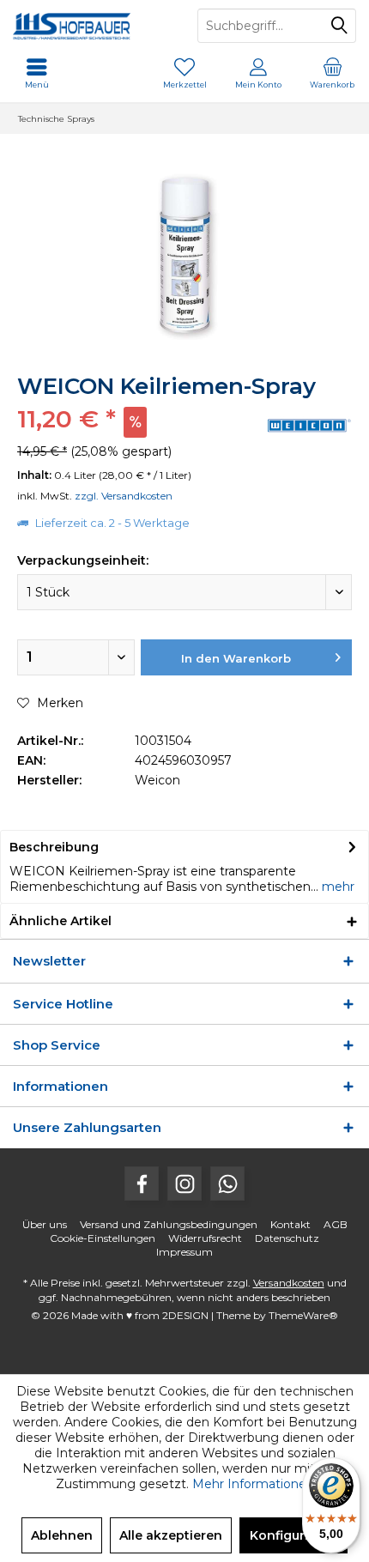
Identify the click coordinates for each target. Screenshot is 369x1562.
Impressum (184, 1251)
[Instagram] (184, 1183)
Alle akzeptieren (170, 1535)
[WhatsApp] (227, 1183)
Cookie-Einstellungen (102, 1238)
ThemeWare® (303, 1315)
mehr (336, 886)
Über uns (44, 1224)
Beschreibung (54, 847)
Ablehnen (62, 1535)
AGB (336, 1224)
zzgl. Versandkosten (123, 495)
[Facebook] (141, 1183)
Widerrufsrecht (205, 1238)
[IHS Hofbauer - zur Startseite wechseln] (92, 26)
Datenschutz (287, 1238)
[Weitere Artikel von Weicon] (309, 425)
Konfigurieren (293, 1535)
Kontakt (290, 1224)
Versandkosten (288, 1282)
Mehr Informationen (253, 1484)
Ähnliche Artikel (60, 921)
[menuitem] (332, 73)
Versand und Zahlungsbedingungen (168, 1224)
